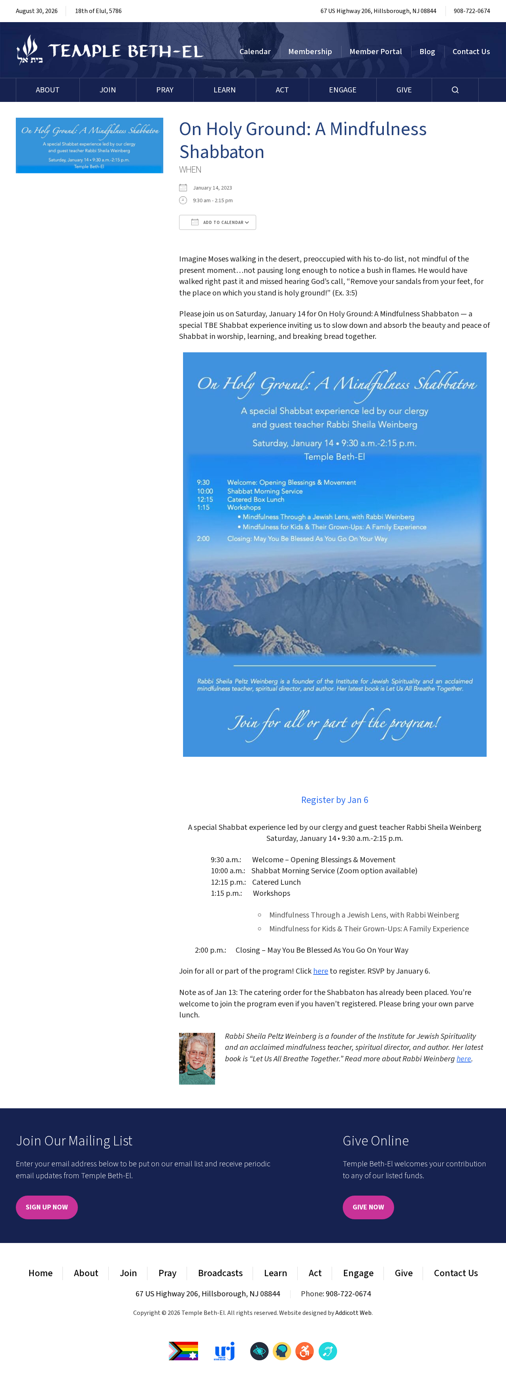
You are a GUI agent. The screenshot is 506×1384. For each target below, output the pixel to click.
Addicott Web (353, 1313)
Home (40, 1273)
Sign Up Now (47, 1207)
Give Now (368, 1207)
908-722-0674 (472, 11)
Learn (224, 90)
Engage (343, 90)
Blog (427, 51)
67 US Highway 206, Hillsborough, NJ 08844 (378, 11)
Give (404, 90)
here (320, 971)
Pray (165, 90)
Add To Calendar (223, 223)
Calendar (255, 51)
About (48, 90)
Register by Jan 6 (334, 800)
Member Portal (375, 51)
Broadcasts (220, 1273)
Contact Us (471, 51)
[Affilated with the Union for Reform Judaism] (224, 1350)
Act (282, 90)
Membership (310, 51)
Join (108, 90)
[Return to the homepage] (110, 50)
